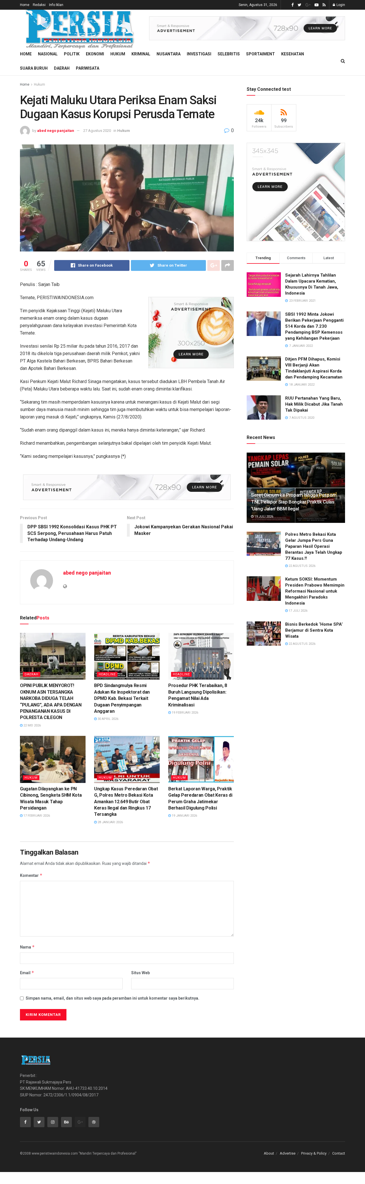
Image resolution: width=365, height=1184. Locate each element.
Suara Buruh (34, 68)
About (269, 1153)
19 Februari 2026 (184, 712)
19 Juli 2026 (263, 516)
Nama (27, 947)
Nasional (48, 54)
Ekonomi (95, 54)
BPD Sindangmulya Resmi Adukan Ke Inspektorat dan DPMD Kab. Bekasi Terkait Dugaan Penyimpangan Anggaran (122, 698)
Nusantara (169, 54)
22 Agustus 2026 (301, 566)
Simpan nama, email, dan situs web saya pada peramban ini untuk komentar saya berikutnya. (112, 998)
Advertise (287, 1153)
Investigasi (199, 54)
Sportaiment (260, 54)
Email (27, 972)
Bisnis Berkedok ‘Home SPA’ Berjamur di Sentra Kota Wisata (314, 630)
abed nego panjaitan (55, 130)
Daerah (62, 68)
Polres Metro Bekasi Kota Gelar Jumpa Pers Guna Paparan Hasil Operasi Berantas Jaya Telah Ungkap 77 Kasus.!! (313, 546)
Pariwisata (87, 68)
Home (24, 5)
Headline (107, 674)
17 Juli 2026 (297, 611)
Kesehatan (292, 54)
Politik (72, 54)
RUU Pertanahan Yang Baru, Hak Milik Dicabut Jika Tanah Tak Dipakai (314, 404)
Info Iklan (56, 5)
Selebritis (229, 54)
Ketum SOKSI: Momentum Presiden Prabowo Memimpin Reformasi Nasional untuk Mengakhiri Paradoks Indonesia (314, 591)
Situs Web (140, 972)
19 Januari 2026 (184, 815)
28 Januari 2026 (110, 822)
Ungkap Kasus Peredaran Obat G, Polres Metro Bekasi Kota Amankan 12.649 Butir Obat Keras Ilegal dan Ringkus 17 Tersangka (126, 801)
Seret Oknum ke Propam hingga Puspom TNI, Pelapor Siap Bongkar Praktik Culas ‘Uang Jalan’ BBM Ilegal (293, 502)
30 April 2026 (107, 719)
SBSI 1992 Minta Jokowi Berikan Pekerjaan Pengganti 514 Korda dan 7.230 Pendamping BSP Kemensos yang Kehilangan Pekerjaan (314, 326)
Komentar (31, 875)
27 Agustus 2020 (97, 130)
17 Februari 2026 (36, 815)
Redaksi (39, 5)
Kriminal (140, 54)
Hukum (117, 54)
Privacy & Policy (314, 1153)
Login (340, 5)
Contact (338, 1153)
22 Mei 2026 (32, 725)
